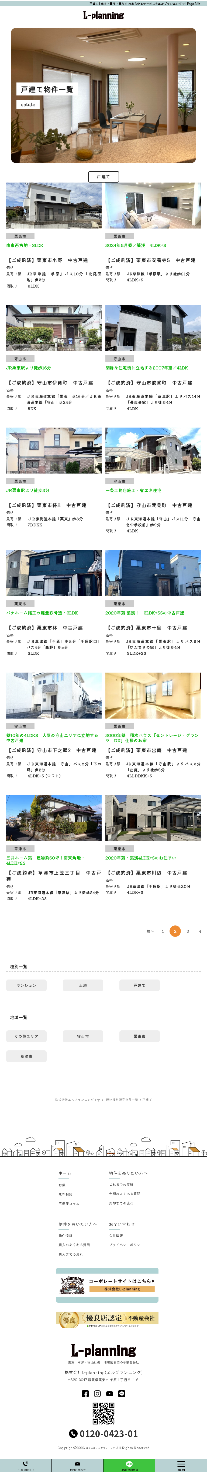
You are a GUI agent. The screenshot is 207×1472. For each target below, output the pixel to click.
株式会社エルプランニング (100, 1448)
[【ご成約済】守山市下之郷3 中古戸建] (54, 696)
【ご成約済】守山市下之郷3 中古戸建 (51, 749)
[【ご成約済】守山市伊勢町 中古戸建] (54, 328)
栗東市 (140, 1036)
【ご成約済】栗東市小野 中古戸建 (47, 259)
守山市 (83, 1036)
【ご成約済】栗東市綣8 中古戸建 (46, 504)
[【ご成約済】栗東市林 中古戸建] (54, 573)
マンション (26, 985)
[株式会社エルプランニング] (103, 14)
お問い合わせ (78, 1470)
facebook (85, 1393)
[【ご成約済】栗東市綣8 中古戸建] (54, 451)
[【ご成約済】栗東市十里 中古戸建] (153, 573)
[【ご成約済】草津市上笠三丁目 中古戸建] (54, 818)
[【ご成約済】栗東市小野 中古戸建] (54, 206)
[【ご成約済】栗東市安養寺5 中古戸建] (153, 206)
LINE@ (121, 1393)
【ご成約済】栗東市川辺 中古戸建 (146, 872)
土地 (83, 985)
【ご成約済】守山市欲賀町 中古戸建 (148, 382)
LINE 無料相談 (129, 1470)
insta (97, 1393)
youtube (109, 1393)
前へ (150, 931)
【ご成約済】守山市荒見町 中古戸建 (148, 504)
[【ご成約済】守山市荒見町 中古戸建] (153, 451)
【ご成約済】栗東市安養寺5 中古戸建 (150, 259)
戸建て (140, 985)
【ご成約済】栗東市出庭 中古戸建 (146, 749)
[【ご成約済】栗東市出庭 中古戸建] (153, 696)
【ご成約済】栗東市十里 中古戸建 (146, 627)
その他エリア (26, 1036)
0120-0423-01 (109, 1433)
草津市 (26, 1056)
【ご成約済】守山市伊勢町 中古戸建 (49, 382)
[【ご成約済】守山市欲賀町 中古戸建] (153, 328)
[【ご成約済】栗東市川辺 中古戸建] (153, 818)
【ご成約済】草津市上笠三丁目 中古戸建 (54, 875)
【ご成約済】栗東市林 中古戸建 (44, 627)
